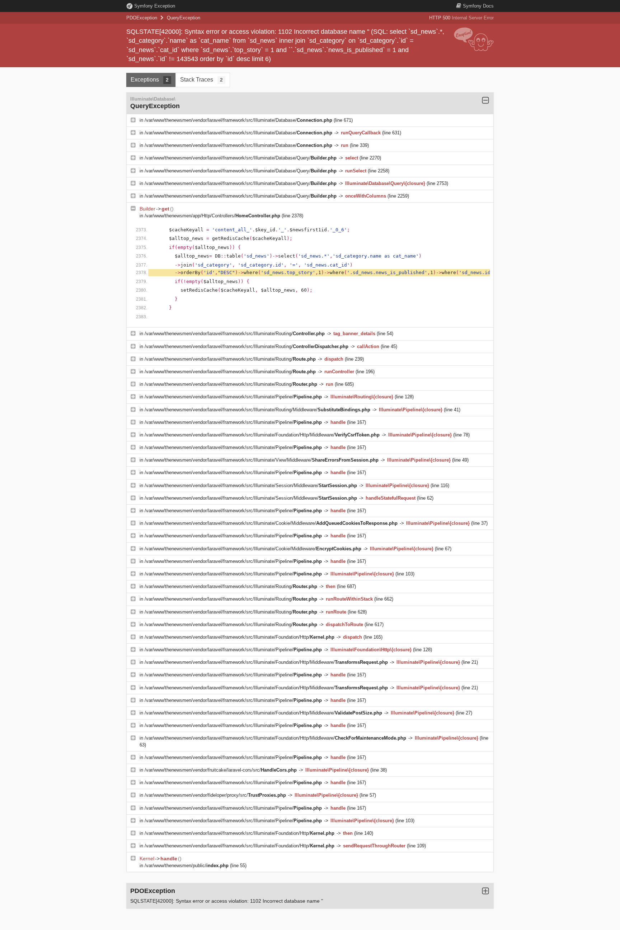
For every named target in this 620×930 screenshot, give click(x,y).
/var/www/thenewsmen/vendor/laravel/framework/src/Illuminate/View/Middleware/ (262, 460)
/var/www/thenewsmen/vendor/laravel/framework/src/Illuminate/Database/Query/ (241, 158)
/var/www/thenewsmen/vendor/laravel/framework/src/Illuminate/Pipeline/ (233, 396)
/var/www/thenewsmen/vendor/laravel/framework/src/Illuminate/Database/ (238, 120)
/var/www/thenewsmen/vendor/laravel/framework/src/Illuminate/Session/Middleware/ (251, 485)
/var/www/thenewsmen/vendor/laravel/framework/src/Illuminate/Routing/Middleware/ (257, 409)
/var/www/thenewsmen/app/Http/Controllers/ (212, 215)
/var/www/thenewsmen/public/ (187, 865)
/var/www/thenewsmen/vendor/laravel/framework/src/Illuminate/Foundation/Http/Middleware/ (262, 435)
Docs (478, 6)
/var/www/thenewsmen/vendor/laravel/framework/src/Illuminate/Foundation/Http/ (239, 637)
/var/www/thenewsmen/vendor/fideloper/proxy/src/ (215, 795)
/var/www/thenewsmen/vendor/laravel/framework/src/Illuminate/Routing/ (235, 333)
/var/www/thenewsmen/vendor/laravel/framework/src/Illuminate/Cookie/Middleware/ (271, 523)
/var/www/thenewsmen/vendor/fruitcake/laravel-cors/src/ (221, 770)
